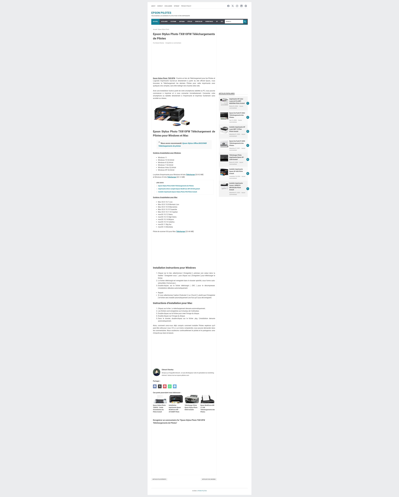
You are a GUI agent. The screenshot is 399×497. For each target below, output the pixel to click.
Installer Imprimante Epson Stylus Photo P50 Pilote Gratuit (177, 192)
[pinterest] (165, 386)
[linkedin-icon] (241, 6)
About (153, 6)
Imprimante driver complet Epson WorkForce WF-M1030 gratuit (179, 189)
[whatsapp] (170, 386)
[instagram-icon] (237, 6)
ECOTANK (173, 21)
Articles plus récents (159, 479)
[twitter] (160, 386)
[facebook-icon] (228, 6)
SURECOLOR (198, 21)
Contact (160, 6)
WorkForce (209, 21)
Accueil (155, 21)
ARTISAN (181, 21)
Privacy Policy (186, 6)
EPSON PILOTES (161, 12)
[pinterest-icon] (245, 6)
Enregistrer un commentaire (173, 43)
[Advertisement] (184, 60)
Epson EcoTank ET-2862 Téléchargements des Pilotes (237, 115)
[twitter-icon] (232, 6)
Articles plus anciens (209, 479)
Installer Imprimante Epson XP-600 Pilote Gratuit (236, 171)
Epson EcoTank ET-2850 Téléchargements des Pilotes (237, 143)
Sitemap (176, 6)
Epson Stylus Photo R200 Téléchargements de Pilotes (176, 186)
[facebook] (155, 386)
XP (217, 21)
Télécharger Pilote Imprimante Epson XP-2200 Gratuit (236, 157)
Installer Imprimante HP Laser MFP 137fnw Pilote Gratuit (237, 129)
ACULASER (164, 21)
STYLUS (190, 21)
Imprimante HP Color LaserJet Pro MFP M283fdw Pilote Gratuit (237, 101)
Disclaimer (168, 6)
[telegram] (175, 386)
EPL (222, 21)
